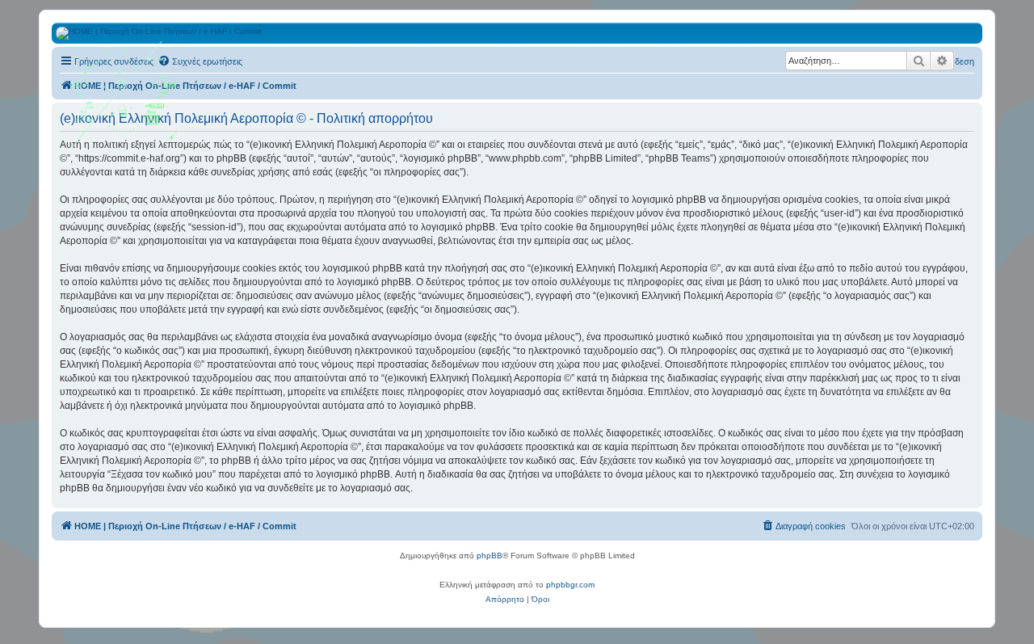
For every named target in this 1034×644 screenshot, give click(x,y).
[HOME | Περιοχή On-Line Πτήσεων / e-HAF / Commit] (125, 100)
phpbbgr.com (570, 584)
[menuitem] (200, 61)
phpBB (489, 555)
